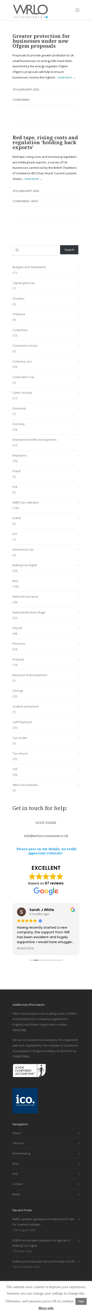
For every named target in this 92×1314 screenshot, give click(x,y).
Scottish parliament (26, 706)
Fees (16, 1164)
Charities (19, 298)
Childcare (19, 314)
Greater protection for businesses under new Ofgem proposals (41, 41)
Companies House (25, 345)
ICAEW (17, 518)
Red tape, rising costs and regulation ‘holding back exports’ (45, 142)
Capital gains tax (24, 283)
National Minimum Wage (29, 612)
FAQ (15, 1174)
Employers (20, 455)
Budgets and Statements (29, 267)
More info (46, 1308)
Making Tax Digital (25, 565)
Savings (18, 691)
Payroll (17, 628)
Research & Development (30, 675)
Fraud (16, 471)
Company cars (22, 361)
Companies (21, 100)
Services (18, 1143)
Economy (19, 424)
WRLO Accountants (25, 785)
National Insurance (25, 596)
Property (18, 659)
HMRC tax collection (26, 502)
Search (69, 250)
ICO (15, 534)
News (16, 1194)
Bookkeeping (21, 1153)
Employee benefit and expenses (35, 440)
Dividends (19, 408)
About (17, 1133)
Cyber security (22, 393)
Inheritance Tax (23, 549)
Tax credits (20, 738)
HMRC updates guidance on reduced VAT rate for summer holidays (43, 1222)
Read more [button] (25, 948)
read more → (66, 77)
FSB (15, 487)
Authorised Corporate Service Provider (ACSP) (43, 1261)
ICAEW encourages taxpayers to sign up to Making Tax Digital (41, 1243)
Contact (18, 1184)
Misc (34, 201)
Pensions (19, 644)
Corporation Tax (23, 377)
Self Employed (22, 722)
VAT (15, 769)
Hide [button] (81, 1301)
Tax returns (20, 753)
